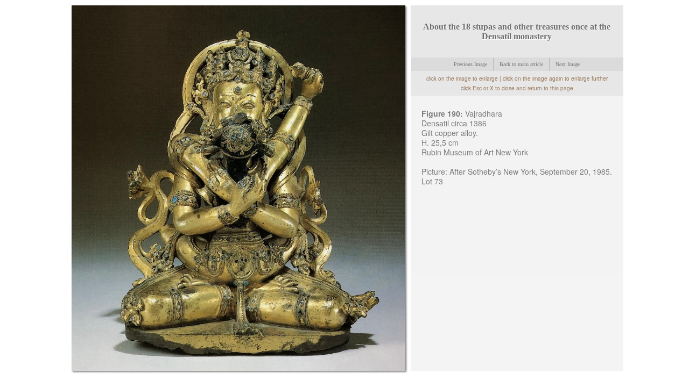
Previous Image (470, 64)
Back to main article (521, 64)
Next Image (567, 64)
